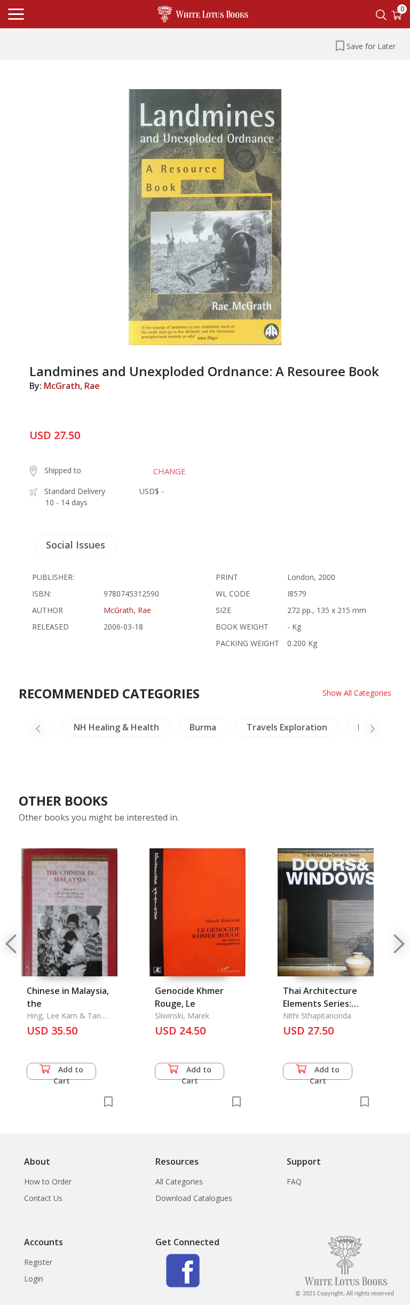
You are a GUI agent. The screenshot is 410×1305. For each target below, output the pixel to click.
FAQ (294, 1181)
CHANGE (169, 471)
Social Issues (75, 544)
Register (38, 1262)
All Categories (179, 1181)
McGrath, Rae (72, 386)
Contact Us (43, 1198)
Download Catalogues (193, 1198)
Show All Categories (356, 693)
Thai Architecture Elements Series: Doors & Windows (320, 1003)
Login (33, 1279)
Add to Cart (68, 1072)
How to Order (48, 1181)
